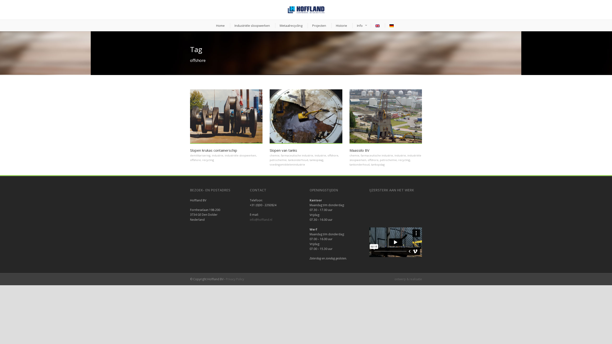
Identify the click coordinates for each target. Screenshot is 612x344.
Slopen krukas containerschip (213, 150)
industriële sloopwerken (240, 155)
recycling (208, 160)
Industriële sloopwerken (252, 25)
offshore (195, 160)
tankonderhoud (298, 160)
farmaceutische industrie (297, 155)
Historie (341, 25)
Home (220, 25)
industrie (217, 155)
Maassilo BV (359, 150)
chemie (274, 155)
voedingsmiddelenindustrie (287, 164)
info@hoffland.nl (261, 220)
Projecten (319, 25)
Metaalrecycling (291, 25)
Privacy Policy (235, 279)
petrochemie (278, 160)
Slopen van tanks (283, 150)
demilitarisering (200, 155)
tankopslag (316, 160)
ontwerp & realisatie (408, 279)
